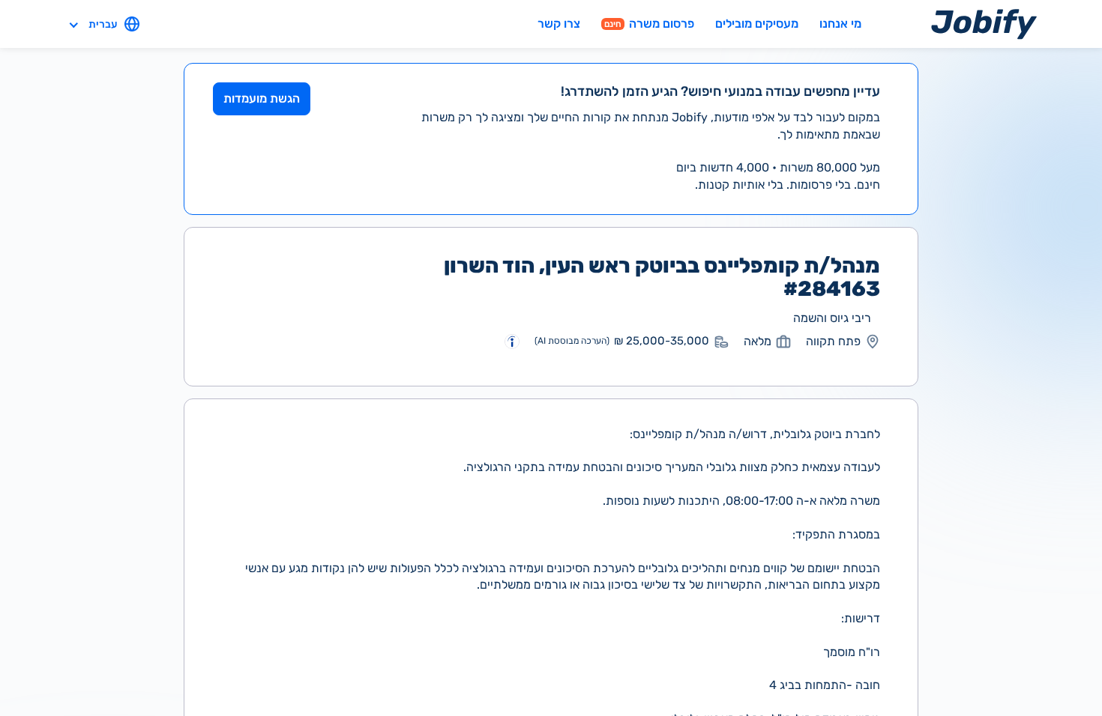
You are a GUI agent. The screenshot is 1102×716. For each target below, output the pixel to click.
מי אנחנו (840, 23)
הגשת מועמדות (261, 98)
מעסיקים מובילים (756, 23)
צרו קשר (559, 23)
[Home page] (984, 23)
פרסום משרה (649, 23)
